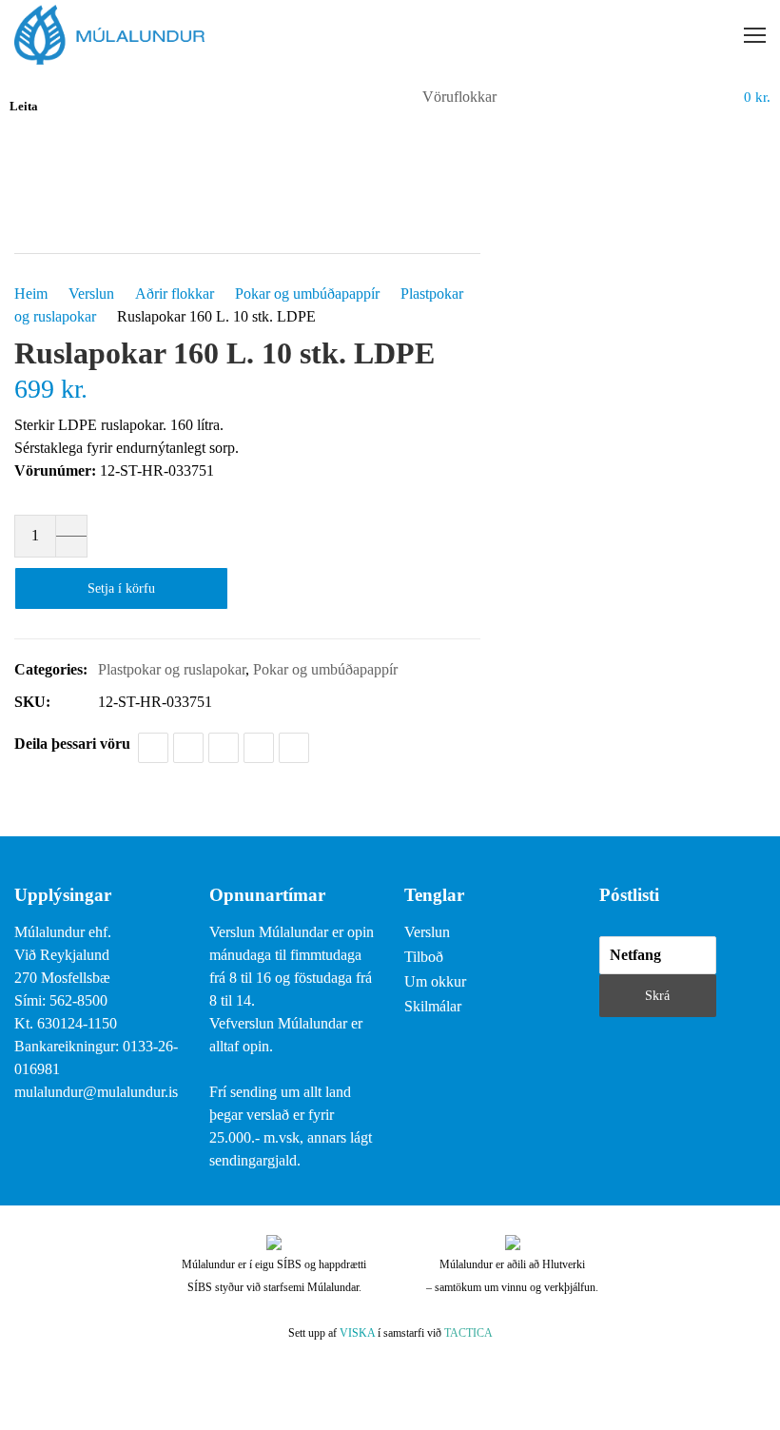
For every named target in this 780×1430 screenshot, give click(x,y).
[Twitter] (188, 748)
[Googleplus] (223, 748)
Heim (31, 293)
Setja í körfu (121, 588)
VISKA (357, 1333)
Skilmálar (432, 1006)
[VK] (294, 748)
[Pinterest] (259, 748)
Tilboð (423, 957)
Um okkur (435, 981)
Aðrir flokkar (174, 293)
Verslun (91, 293)
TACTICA (468, 1333)
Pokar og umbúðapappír (307, 293)
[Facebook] (153, 748)
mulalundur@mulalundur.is (96, 1092)
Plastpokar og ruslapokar (171, 669)
